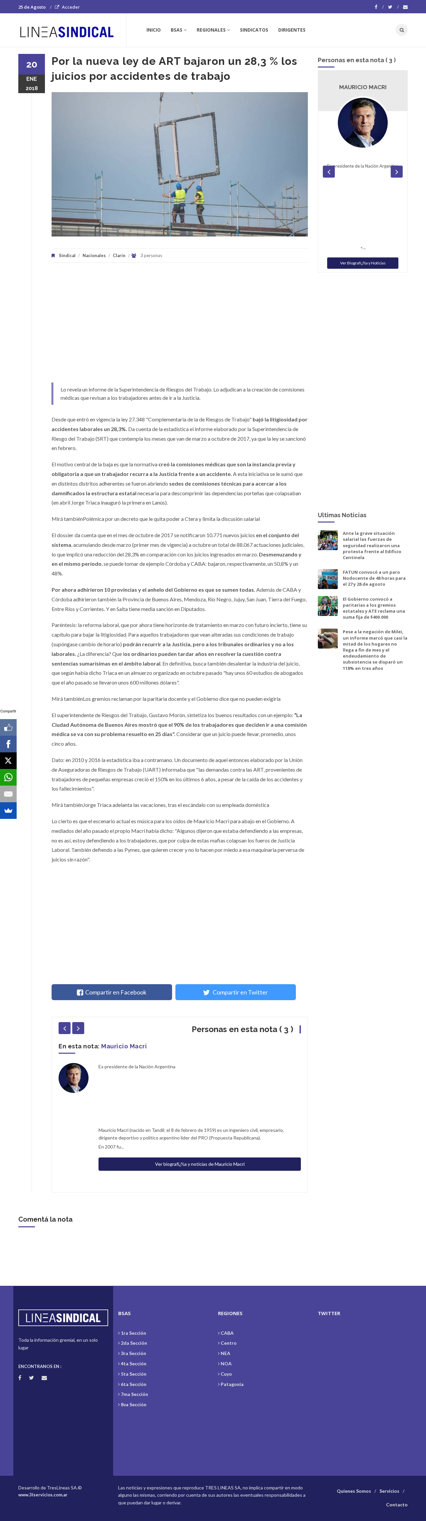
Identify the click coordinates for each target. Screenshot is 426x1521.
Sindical (67, 255)
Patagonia (232, 1384)
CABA (227, 1333)
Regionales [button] (211, 30)
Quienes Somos (354, 1491)
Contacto (397, 1504)
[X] (8, 760)
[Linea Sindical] (72, 30)
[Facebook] (379, 7)
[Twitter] (393, 7)
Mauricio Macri (124, 1046)
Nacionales (94, 255)
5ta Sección (133, 1374)
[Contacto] (405, 7)
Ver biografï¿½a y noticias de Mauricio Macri (200, 1164)
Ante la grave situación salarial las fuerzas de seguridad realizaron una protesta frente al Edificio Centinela (372, 545)
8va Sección (133, 1404)
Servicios (389, 1491)
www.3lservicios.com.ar (43, 1494)
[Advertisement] (180, 326)
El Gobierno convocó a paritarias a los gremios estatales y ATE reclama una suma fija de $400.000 (374, 608)
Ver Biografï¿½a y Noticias (363, 262)
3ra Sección (133, 1353)
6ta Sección (133, 1384)
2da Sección (134, 1343)
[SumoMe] (8, 810)
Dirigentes (292, 30)
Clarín (119, 255)
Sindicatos (254, 30)
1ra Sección (133, 1333)
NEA (225, 1353)
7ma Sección (134, 1394)
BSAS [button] (176, 30)
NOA (226, 1363)
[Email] (8, 794)
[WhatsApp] (8, 777)
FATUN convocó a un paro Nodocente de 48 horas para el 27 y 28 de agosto (374, 578)
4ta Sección (133, 1363)
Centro (229, 1343)
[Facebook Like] (8, 727)
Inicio (153, 30)
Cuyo (226, 1374)
